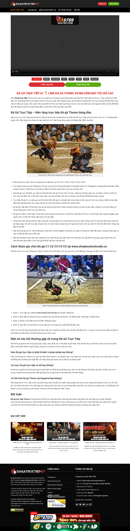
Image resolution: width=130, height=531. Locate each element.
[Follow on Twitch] (90, 504)
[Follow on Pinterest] (80, 504)
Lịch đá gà (32, 10)
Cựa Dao (55, 79)
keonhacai (88, 500)
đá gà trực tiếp (21, 98)
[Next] (116, 440)
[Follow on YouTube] (83, 504)
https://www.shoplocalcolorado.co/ (94, 480)
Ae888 (46, 79)
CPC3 (71, 79)
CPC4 (79, 79)
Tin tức (77, 10)
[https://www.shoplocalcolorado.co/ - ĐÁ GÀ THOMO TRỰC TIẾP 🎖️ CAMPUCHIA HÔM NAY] (25, 3)
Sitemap (90, 493)
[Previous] (10, 440)
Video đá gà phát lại (47, 10)
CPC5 (86, 79)
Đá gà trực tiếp (17, 10)
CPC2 (64, 79)
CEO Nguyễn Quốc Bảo (100, 496)
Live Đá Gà (37, 79)
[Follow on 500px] (87, 504)
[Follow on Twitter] (76, 504)
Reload (94, 79)
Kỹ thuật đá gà (64, 10)
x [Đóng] (34, 513)
